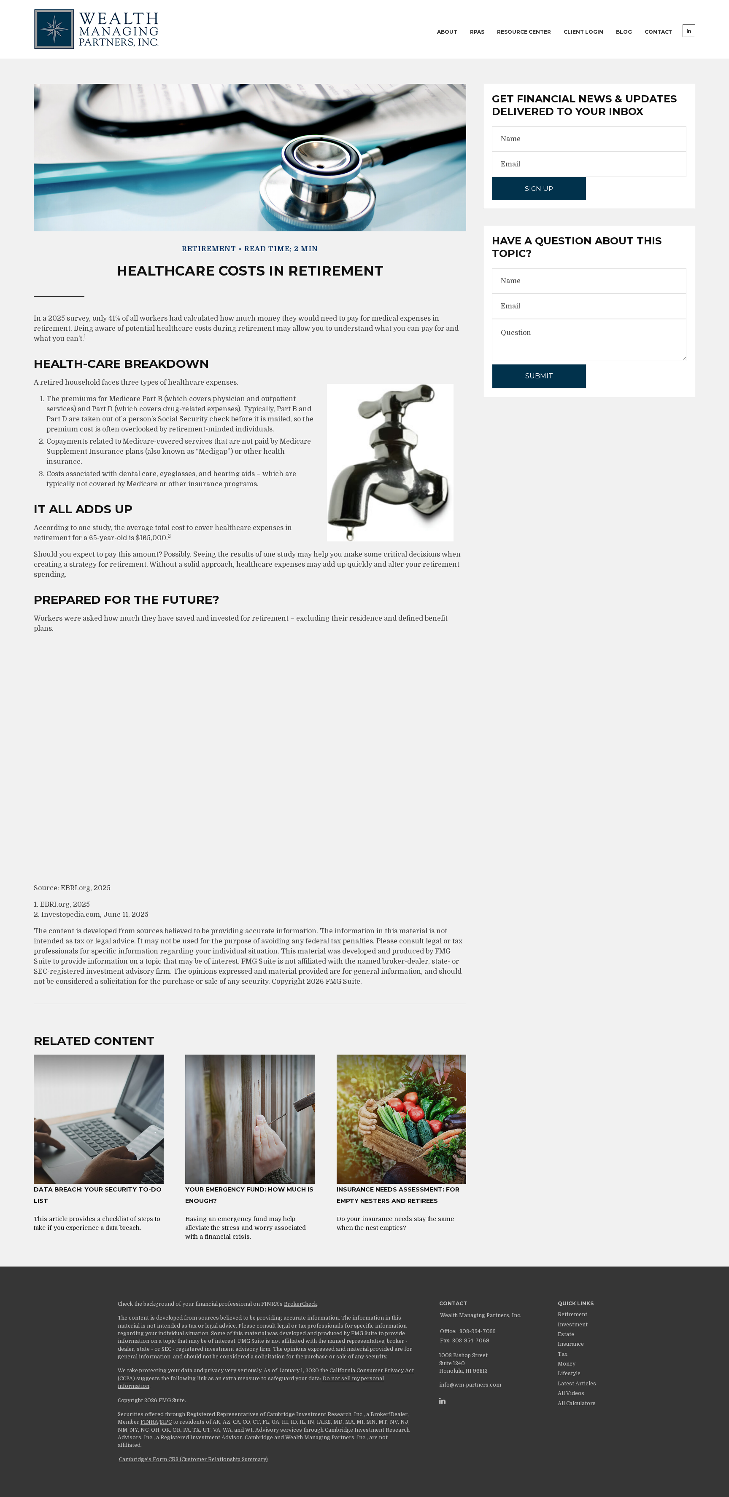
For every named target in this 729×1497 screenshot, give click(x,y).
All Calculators (577, 1403)
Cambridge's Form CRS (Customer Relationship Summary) (193, 1459)
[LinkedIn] (442, 1400)
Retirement (572, 1315)
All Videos (571, 1393)
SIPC (166, 1422)
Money (566, 1364)
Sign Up (539, 189)
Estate (566, 1334)
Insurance (571, 1344)
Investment (573, 1325)
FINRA (149, 1422)
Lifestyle (569, 1373)
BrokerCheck (300, 1304)
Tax (562, 1354)
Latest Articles (577, 1384)
